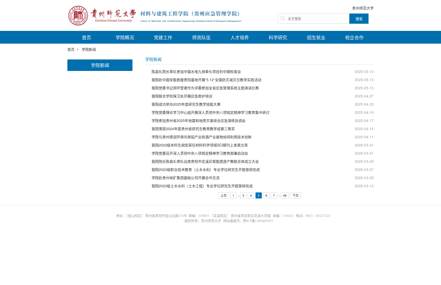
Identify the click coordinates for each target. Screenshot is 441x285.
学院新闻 (89, 49)
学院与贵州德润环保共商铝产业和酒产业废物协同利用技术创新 (202, 136)
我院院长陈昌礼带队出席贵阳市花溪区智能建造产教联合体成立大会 (205, 161)
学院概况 (125, 37)
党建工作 (163, 37)
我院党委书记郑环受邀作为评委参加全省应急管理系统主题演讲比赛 (205, 87)
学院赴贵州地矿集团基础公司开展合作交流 (185, 177)
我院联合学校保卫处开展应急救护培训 (182, 95)
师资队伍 (201, 37)
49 (285, 195)
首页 (86, 37)
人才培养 (239, 37)
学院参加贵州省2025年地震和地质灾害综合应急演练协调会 (199, 120)
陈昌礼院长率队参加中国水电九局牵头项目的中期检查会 (196, 71)
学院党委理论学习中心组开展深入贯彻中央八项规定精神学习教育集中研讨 (211, 112)
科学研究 (278, 37)
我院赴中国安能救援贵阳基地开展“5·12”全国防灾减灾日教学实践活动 (206, 79)
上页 (223, 195)
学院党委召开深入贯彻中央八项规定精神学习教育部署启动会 (200, 153)
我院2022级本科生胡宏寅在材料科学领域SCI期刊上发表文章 (200, 144)
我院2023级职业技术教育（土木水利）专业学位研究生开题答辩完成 (206, 169)
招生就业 (316, 37)
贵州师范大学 (363, 7)
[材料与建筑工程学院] (156, 14)
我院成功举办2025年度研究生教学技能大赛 (186, 104)
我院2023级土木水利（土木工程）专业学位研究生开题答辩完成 (202, 185)
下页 (295, 195)
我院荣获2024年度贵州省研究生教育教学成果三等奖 (193, 128)
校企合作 (354, 37)
